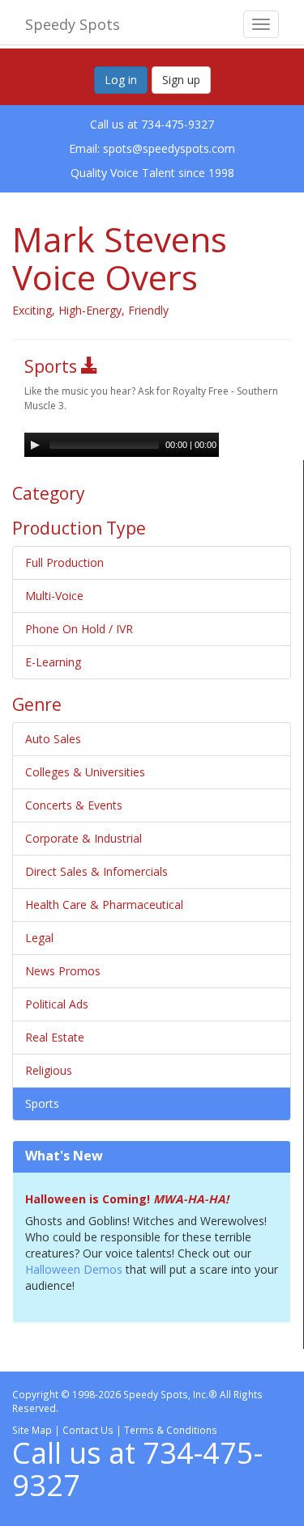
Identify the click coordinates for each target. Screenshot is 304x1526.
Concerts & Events (73, 805)
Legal (39, 937)
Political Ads (56, 1004)
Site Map (32, 1429)
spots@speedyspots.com (169, 148)
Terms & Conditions (170, 1429)
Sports (42, 1103)
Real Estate (54, 1037)
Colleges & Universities (85, 772)
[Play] (34, 444)
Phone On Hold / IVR (79, 628)
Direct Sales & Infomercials (96, 871)
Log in (121, 79)
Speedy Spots (72, 24)
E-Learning (53, 662)
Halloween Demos (75, 1269)
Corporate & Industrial (83, 838)
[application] (121, 445)
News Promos (63, 971)
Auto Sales (53, 738)
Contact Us (87, 1429)
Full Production (64, 562)
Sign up (181, 79)
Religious (48, 1070)
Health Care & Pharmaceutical (104, 904)
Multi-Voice (54, 595)
